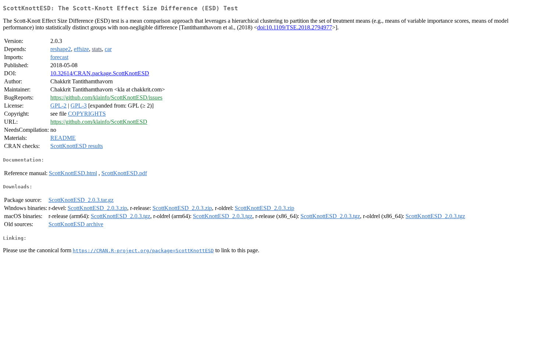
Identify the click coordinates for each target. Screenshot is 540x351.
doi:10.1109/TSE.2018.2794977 (294, 27)
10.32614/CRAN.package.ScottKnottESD (99, 73)
